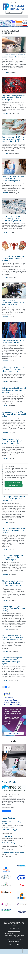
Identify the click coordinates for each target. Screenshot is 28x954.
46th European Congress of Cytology (13, 852)
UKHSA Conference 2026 (9, 836)
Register (16, 2)
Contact (6, 939)
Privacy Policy (12, 939)
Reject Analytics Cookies (13, 482)
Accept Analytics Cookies (14, 485)
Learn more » (6, 811)
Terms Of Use (19, 939)
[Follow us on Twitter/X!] (14, 944)
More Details (9, 490)
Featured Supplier (9, 782)
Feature (5, 72)
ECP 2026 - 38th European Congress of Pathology (13, 822)
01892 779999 (15, 928)
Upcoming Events (9, 818)
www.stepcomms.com (14, 931)
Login (11, 2)
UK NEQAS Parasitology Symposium (12, 830)
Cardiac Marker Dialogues (9, 843)
